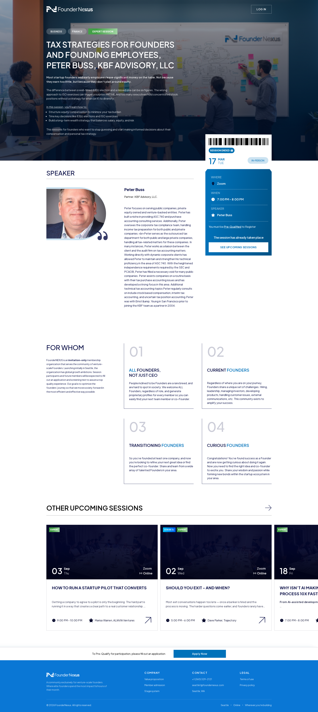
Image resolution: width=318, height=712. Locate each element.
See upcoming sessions (238, 247)
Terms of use (247, 679)
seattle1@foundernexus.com (208, 685)
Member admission (154, 685)
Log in (261, 9)
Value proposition (154, 679)
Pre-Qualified (232, 226)
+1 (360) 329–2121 (202, 679)
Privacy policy (247, 685)
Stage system (151, 691)
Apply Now (199, 653)
